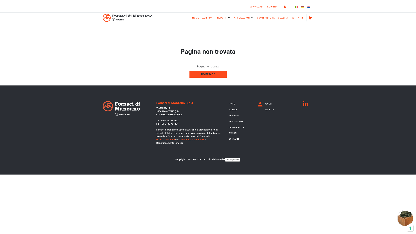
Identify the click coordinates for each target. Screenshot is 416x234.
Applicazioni (242, 18)
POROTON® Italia (165, 139)
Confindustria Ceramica (192, 139)
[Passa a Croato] (309, 7)
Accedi (268, 104)
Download (256, 7)
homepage (208, 74)
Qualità (283, 18)
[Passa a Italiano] (296, 7)
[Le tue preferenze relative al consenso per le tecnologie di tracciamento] (410, 228)
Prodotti (222, 18)
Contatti (297, 18)
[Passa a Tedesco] (303, 7)
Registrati (273, 7)
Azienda (207, 18)
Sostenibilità (266, 18)
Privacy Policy (233, 159)
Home (195, 18)
